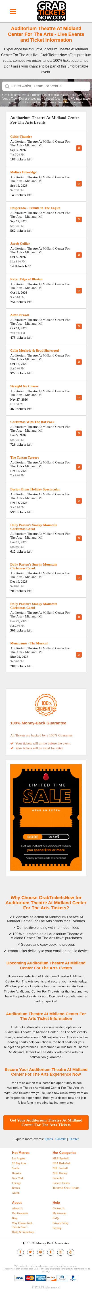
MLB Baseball (61, 1158)
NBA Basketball (61, 1163)
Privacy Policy (61, 1223)
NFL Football (60, 1168)
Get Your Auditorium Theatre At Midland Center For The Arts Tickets (46, 1122)
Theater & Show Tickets (66, 1187)
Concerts (60, 1139)
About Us (17, 1208)
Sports (49, 1139)
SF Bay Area (19, 1163)
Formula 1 (58, 1178)
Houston (16, 1173)
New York (17, 1178)
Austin (15, 1192)
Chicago (16, 1183)
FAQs (56, 1218)
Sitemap (57, 1228)
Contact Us (59, 1208)
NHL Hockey (60, 1173)
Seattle (15, 1168)
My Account (59, 1213)
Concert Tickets (61, 1183)
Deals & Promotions (23, 1232)
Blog (14, 1218)
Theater (74, 1139)
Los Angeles (19, 1158)
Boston (16, 1187)
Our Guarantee (20, 1213)
